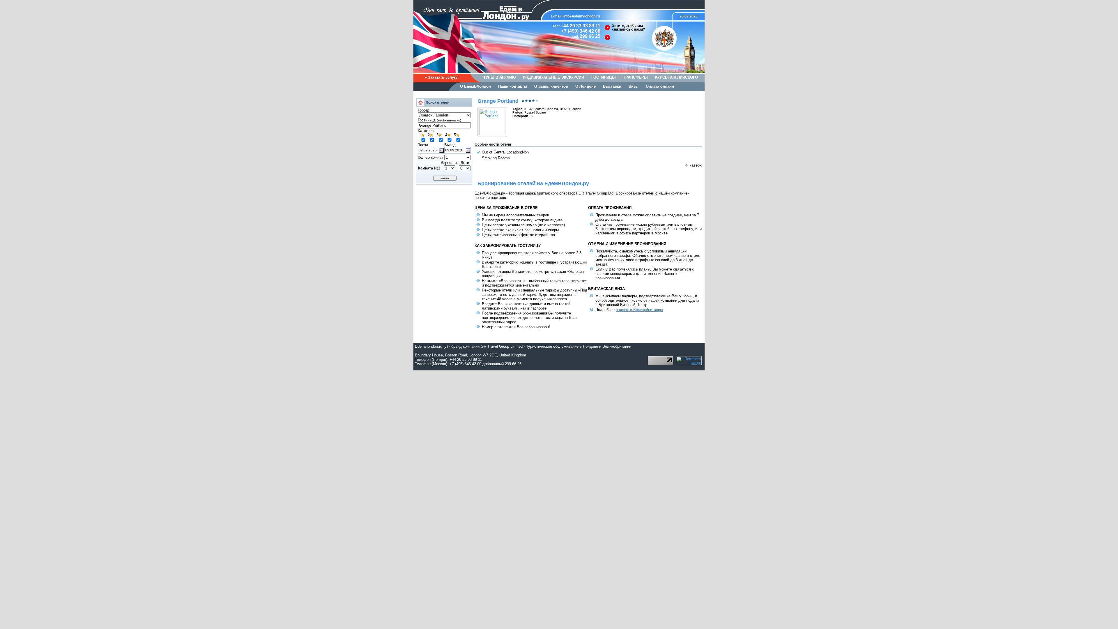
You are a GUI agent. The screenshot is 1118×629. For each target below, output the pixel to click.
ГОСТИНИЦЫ (603, 77)
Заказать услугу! (443, 77)
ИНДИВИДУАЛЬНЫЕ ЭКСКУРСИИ (553, 77)
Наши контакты (512, 86)
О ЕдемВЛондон (475, 86)
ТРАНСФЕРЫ (635, 77)
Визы (633, 86)
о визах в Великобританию (639, 310)
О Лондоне (585, 86)
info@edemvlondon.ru (581, 16)
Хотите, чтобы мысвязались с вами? (628, 27)
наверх (695, 165)
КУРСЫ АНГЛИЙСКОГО (676, 77)
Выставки (612, 86)
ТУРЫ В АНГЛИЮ (499, 77)
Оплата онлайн (660, 86)
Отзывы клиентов (551, 86)
